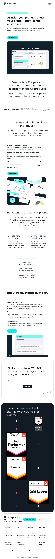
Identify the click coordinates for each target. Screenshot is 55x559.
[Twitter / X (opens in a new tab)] (8, 550)
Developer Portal (43, 537)
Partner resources (32, 537)
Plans (18, 537)
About (18, 530)
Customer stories (20, 535)
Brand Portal (42, 540)
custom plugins (23, 275)
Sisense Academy (43, 535)
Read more (27, 386)
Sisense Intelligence (9, 544)
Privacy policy (42, 542)
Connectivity (7, 537)
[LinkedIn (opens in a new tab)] (10, 550)
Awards (18, 533)
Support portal (31, 530)
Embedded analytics (9, 535)
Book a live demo (29, 519)
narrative (34, 314)
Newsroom (19, 540)
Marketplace (42, 533)
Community (30, 533)
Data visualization (8, 540)
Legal (40, 544)
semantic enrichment (16, 164)
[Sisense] (10, 3)
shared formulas (27, 147)
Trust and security (8, 546)
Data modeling (8, 542)
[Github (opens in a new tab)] (12, 550)
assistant (35, 304)
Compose (7, 533)
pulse (11, 323)
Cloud (6, 530)
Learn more (12, 331)
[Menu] (49, 3)
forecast (15, 323)
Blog (40, 530)
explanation (10, 316)
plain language (25, 304)
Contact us (19, 546)
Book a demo (12, 37)
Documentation (31, 535)
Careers (18, 542)
